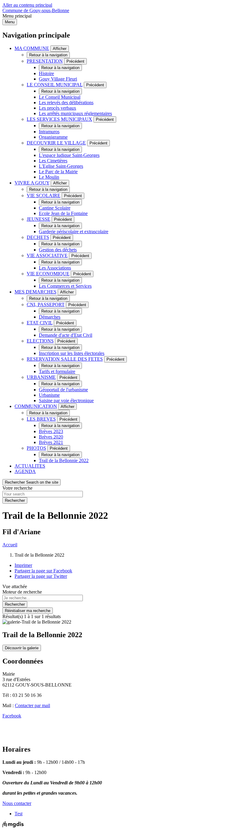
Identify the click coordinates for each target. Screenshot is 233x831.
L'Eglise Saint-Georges (61, 166)
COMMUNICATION (36, 406)
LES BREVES (41, 419)
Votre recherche (17, 488)
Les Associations (55, 267)
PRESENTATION (45, 61)
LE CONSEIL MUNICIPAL (55, 84)
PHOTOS (36, 448)
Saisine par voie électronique (66, 400)
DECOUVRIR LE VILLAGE (56, 142)
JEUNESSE (38, 219)
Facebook (11, 715)
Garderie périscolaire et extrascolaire (73, 231)
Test (18, 813)
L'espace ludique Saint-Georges (69, 155)
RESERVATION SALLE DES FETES (65, 359)
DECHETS (38, 237)
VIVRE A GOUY (32, 182)
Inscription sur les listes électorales (71, 353)
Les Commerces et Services (65, 286)
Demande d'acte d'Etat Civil (65, 335)
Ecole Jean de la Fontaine (63, 213)
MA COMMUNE (32, 48)
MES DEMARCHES (35, 291)
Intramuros (49, 131)
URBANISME (41, 377)
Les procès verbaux (57, 108)
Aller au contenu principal (27, 5)
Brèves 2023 (51, 431)
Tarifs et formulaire (57, 371)
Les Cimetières (53, 160)
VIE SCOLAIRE (43, 195)
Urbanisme (49, 395)
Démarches (49, 316)
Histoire (46, 73)
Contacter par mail (32, 705)
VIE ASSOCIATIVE (47, 255)
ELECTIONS (40, 340)
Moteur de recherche (22, 591)
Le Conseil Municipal (59, 97)
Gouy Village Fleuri (58, 78)
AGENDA (25, 471)
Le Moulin (49, 177)
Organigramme (53, 137)
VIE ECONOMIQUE (48, 273)
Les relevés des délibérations (66, 102)
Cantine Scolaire (54, 207)
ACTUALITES (30, 465)
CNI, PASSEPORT (46, 304)
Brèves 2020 (51, 436)
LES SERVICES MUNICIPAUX (59, 119)
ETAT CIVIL (39, 322)
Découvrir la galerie (22, 648)
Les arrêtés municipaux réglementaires (75, 113)
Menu (10, 22)
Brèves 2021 (51, 442)
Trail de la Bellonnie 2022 (64, 460)
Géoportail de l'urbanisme (63, 389)
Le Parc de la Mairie (58, 171)
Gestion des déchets (58, 249)
